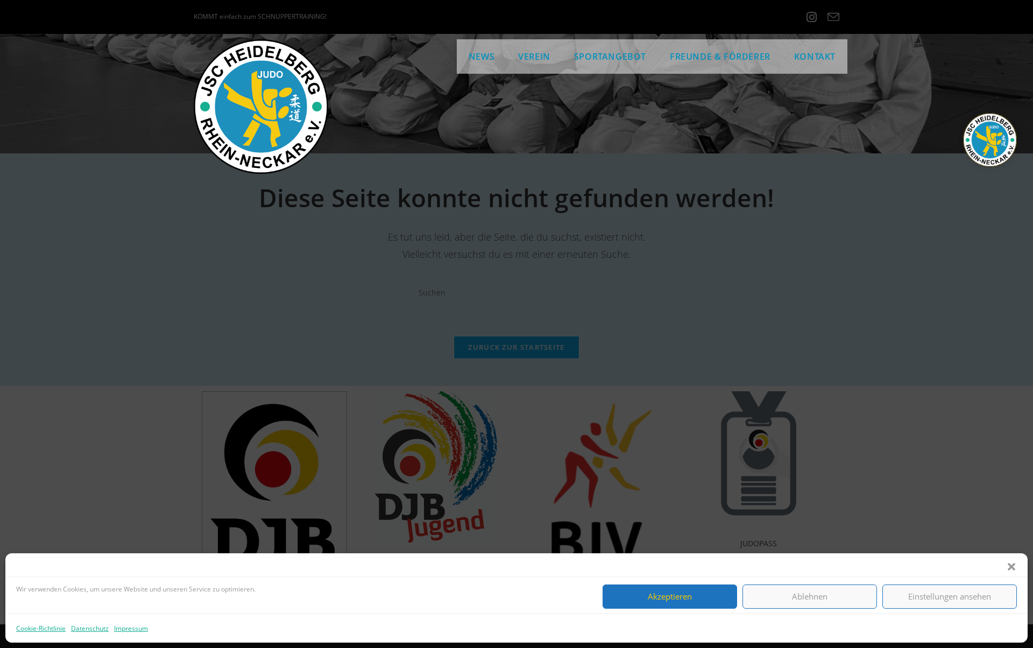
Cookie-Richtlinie (41, 628)
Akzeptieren (670, 596)
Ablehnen (809, 596)
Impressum (131, 628)
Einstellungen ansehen (949, 596)
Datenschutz (90, 628)
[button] (1011, 566)
